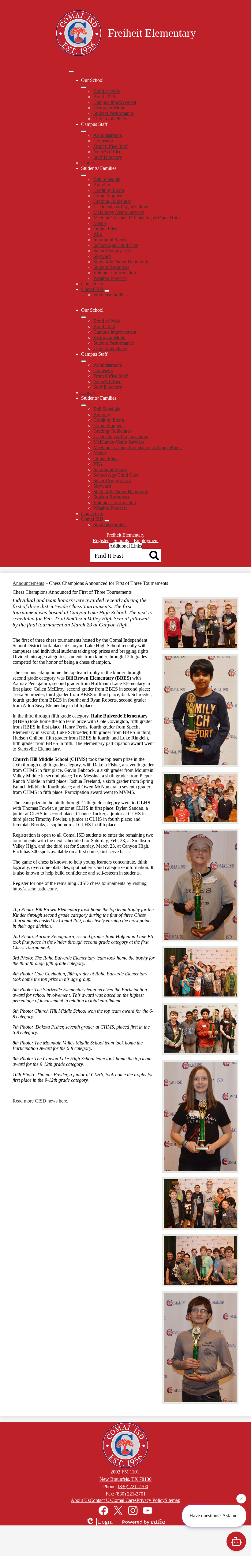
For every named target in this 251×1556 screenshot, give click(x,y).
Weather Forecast (110, 278)
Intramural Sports (110, 239)
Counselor (103, 140)
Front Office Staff (110, 146)
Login (105, 1521)
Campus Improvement (114, 102)
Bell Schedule (106, 179)
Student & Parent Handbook (120, 261)
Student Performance (113, 113)
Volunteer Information (114, 272)
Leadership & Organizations (120, 206)
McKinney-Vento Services (118, 212)
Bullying (101, 184)
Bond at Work (107, 91)
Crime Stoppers (108, 195)
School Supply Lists (112, 250)
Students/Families (110, 294)
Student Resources (111, 267)
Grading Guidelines (112, 201)
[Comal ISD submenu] (106, 291)
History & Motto (109, 107)
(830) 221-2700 (133, 1486)
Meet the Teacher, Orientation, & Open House (137, 217)
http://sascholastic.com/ (35, 888)
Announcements (28, 583)
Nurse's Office (107, 151)
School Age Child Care (115, 245)
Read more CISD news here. (41, 1100)
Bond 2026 (104, 96)
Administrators (107, 135)
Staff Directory (107, 157)
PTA (98, 234)
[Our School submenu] (83, 87)
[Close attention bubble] (241, 1500)
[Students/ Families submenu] (83, 175)
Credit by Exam (108, 190)
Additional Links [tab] (125, 546)
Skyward (102, 256)
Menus (100, 223)
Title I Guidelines (110, 118)
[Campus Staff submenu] (83, 131)
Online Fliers (105, 228)
